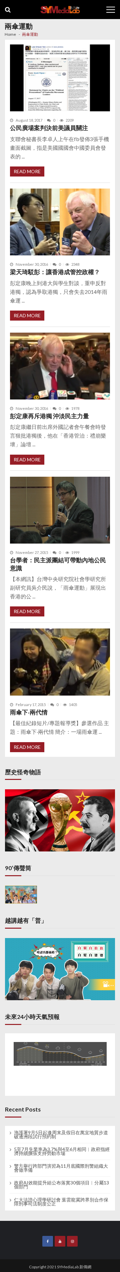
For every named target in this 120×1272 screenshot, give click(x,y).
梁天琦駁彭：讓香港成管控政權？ (55, 271)
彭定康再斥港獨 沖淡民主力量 (49, 416)
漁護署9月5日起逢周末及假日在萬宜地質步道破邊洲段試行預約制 (61, 1135)
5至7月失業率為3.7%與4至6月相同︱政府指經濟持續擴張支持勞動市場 (62, 1151)
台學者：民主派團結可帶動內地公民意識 (58, 564)
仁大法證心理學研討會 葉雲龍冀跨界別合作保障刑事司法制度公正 (61, 1202)
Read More (27, 171)
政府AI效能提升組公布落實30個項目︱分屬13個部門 (61, 1185)
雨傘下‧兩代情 (29, 712)
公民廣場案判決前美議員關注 (49, 127)
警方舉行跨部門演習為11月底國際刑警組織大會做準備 (61, 1168)
